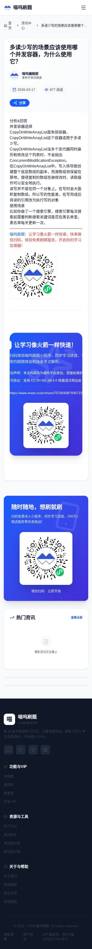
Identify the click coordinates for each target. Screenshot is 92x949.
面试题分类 (12, 851)
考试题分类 (12, 843)
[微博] (20, 749)
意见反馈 (10, 893)
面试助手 (10, 835)
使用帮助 (10, 885)
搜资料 (9, 785)
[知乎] (45, 749)
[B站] (33, 749)
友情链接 (10, 901)
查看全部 (76, 617)
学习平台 (10, 826)
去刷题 (9, 776)
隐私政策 (9, 936)
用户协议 (28, 936)
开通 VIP (10, 801)
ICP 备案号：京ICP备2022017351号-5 (58, 936)
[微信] (8, 749)
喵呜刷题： (19, 234)
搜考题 (9, 793)
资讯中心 (26, 25)
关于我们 (10, 876)
